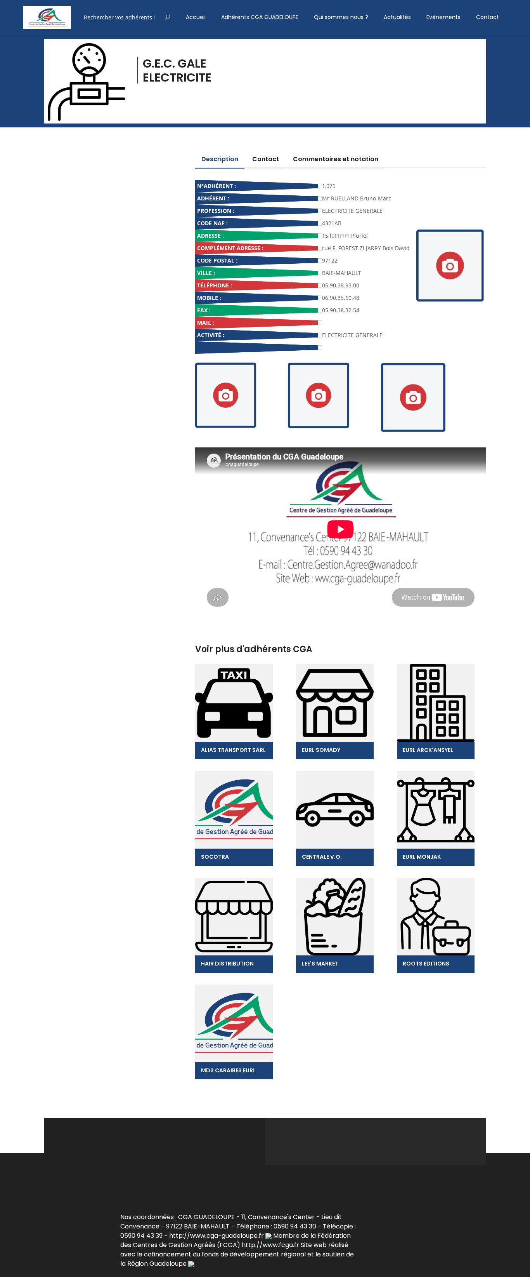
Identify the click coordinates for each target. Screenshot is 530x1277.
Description (219, 159)
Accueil (196, 17)
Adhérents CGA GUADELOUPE (259, 17)
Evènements (443, 17)
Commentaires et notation (335, 159)
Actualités (397, 17)
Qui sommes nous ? (341, 17)
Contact (487, 17)
